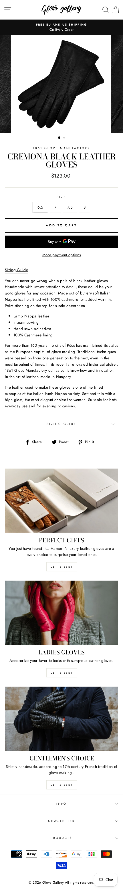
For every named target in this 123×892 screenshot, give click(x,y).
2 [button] (64, 138)
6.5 (40, 207)
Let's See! (62, 673)
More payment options (61, 255)
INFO (61, 804)
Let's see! (62, 567)
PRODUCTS (61, 838)
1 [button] (59, 137)
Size (61, 197)
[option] (61, 27)
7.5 (70, 207)
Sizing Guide (61, 424)
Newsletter (61, 821)
